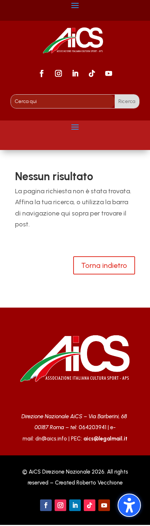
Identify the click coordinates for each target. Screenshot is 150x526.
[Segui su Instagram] (58, 73)
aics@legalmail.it (105, 438)
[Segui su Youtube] (108, 73)
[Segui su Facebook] (41, 73)
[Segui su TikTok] (92, 73)
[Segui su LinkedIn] (75, 73)
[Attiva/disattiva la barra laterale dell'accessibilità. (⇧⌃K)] (129, 505)
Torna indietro (104, 265)
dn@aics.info (51, 438)
